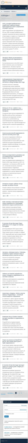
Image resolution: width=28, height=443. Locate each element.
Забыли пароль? (23, 409)
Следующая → (11, 393)
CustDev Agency (8, 426)
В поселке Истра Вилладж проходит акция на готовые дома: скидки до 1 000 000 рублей (13, 366)
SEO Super (6, 432)
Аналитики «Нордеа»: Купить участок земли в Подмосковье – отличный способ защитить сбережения (13, 295)
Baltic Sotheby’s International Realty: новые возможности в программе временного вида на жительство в (12, 203)
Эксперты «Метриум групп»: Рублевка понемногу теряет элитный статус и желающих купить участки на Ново (13, 253)
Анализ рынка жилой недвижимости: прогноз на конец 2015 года (13, 133)
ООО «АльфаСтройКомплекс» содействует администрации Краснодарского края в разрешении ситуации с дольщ (13, 26)
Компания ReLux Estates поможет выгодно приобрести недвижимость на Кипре (13, 318)
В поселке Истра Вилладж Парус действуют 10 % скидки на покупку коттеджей (12, 225)
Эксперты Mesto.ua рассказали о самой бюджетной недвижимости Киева (12, 59)
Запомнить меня (10, 413)
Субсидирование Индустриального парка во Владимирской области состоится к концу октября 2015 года (13, 80)
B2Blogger (5, 15)
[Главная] (1, 11)
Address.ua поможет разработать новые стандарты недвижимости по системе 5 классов (13, 275)
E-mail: (6, 405)
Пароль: (6, 409)
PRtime (2, 440)
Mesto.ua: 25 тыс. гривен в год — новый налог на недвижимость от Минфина (12, 109)
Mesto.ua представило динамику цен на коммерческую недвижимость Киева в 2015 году (13, 156)
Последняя (3, 394)
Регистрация (24, 405)
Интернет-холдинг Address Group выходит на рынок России (12, 184)
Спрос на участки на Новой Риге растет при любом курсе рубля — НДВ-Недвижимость (12, 341)
